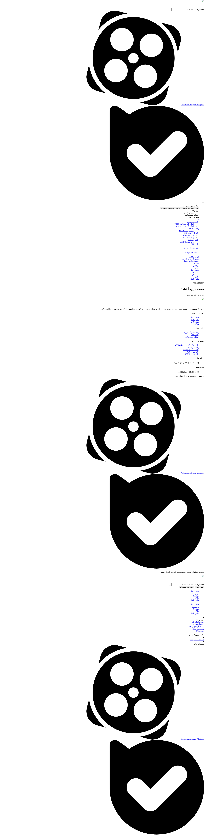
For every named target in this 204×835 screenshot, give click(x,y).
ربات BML (200, 631)
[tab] (185, 210)
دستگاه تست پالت (192, 252)
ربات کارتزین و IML (196, 626)
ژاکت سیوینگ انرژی (191, 248)
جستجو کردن (199, 9)
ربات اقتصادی (198, 624)
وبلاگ (197, 598)
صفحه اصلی (194, 591)
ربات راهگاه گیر (198, 622)
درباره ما (195, 594)
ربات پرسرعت (198, 629)
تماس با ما (195, 600)
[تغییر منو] (203, 202)
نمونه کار (195, 596)
